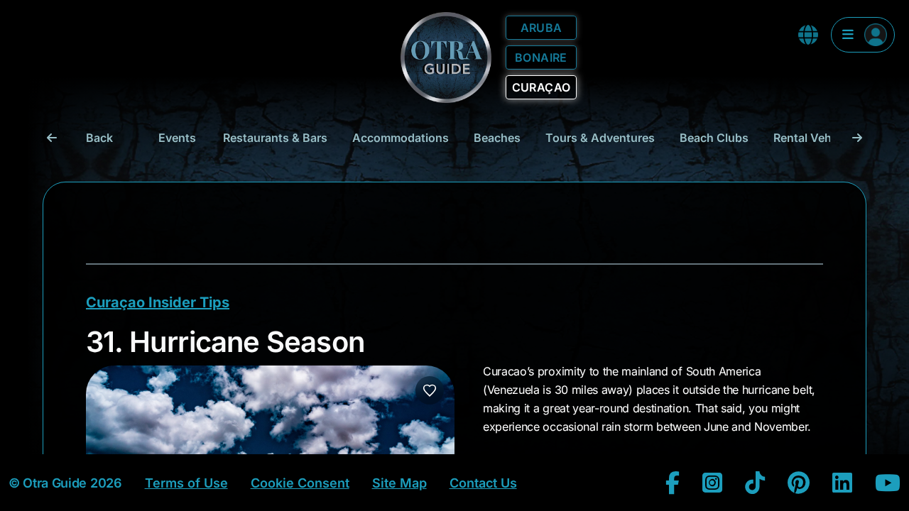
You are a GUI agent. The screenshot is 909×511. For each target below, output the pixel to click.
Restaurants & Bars (275, 138)
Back (99, 138)
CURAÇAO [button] (541, 87)
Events (177, 138)
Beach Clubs (714, 138)
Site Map (399, 483)
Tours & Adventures (600, 138)
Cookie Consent (300, 483)
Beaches (497, 138)
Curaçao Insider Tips (157, 302)
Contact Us (483, 483)
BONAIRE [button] (541, 57)
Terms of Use (186, 483)
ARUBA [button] (541, 28)
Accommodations (400, 138)
